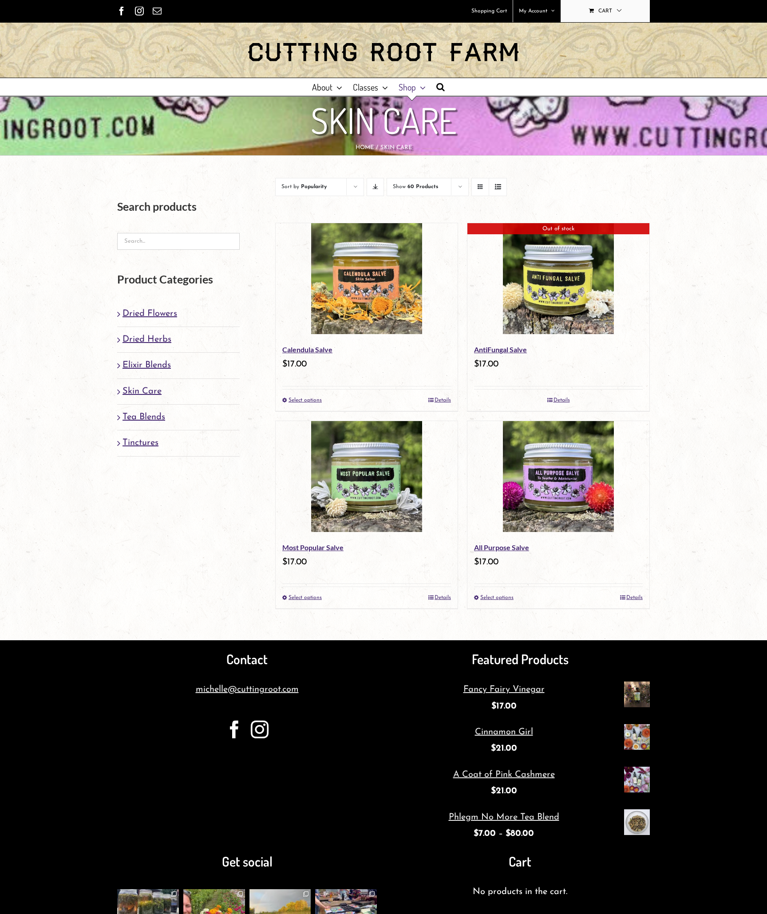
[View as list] (497, 187)
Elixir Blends (147, 365)
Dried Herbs (147, 339)
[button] (440, 87)
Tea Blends (144, 417)
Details (443, 400)
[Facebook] (234, 729)
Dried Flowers (150, 313)
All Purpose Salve (501, 547)
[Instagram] (260, 729)
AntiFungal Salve (500, 349)
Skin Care (142, 391)
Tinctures (140, 442)
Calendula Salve (307, 349)
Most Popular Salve (313, 547)
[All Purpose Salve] (558, 476)
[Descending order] (375, 187)
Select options (305, 400)
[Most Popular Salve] (367, 476)
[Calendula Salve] (367, 278)
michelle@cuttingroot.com (247, 689)
